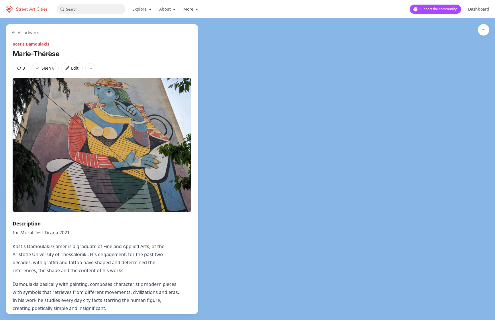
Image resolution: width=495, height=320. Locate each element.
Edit (74, 68)
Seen (48, 68)
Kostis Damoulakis (31, 44)
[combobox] (91, 9)
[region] (247, 169)
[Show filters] (483, 30)
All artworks (29, 32)
